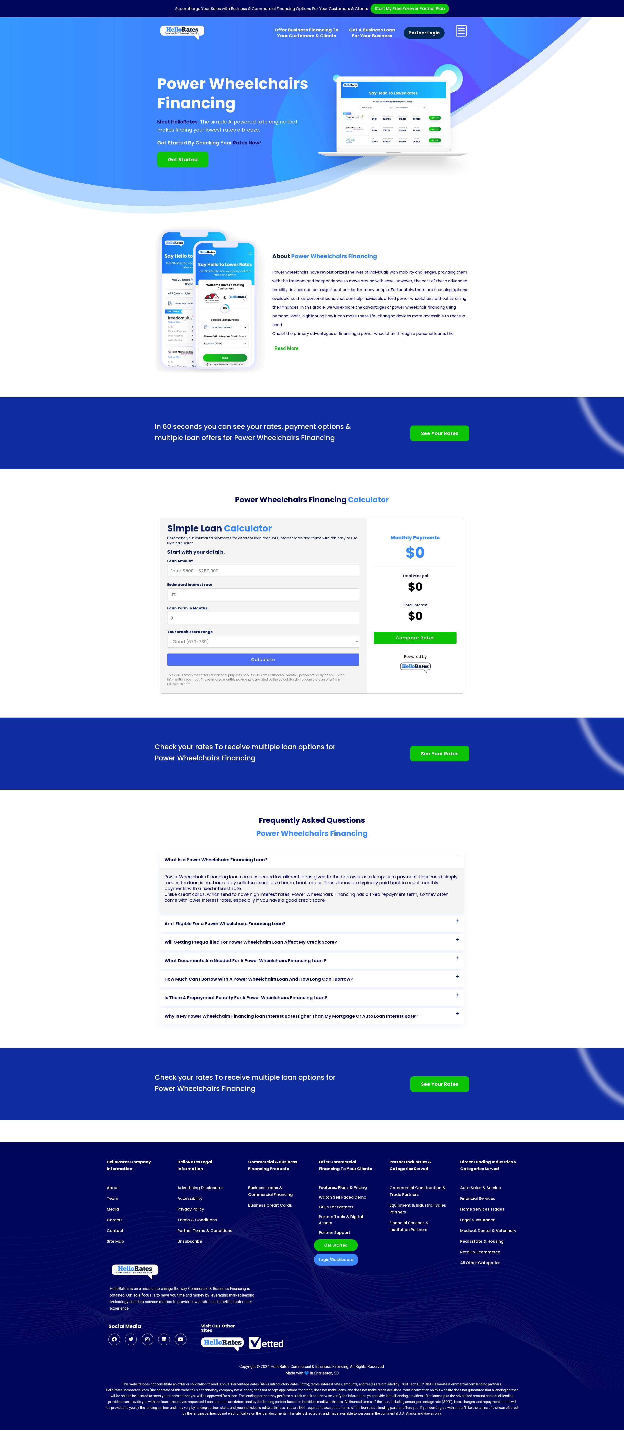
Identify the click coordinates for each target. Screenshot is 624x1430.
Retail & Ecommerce (480, 1252)
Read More (287, 348)
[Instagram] (147, 1339)
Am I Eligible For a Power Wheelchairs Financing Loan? (225, 923)
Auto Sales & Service (480, 1188)
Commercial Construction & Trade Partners (418, 1191)
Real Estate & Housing (482, 1241)
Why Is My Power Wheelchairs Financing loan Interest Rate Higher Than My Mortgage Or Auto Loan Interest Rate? (291, 1016)
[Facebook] (114, 1339)
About (113, 1188)
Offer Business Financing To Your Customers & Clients (306, 33)
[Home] (182, 32)
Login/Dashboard (336, 1259)
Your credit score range (190, 631)
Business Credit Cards (270, 1205)
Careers (115, 1220)
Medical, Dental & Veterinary (488, 1230)
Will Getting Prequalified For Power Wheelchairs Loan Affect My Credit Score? (251, 942)
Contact (115, 1230)
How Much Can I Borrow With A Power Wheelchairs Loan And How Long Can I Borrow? (259, 979)
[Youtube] (180, 1339)
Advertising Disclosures (200, 1188)
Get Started (336, 1245)
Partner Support (334, 1232)
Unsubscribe (189, 1241)
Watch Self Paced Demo (342, 1197)
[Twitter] (131, 1339)
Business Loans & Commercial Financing (270, 1191)
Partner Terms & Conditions (204, 1230)
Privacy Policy (190, 1209)
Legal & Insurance (477, 1220)
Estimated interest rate (189, 584)
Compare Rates (415, 638)
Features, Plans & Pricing (343, 1187)
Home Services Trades (482, 1209)
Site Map (115, 1241)
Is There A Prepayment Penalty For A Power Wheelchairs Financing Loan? (246, 997)
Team (112, 1198)
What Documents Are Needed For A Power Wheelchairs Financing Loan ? (245, 960)
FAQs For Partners (336, 1207)
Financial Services (477, 1198)
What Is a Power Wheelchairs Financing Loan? (216, 860)
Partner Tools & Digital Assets (341, 1220)
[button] (312, 860)
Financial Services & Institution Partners (409, 1226)
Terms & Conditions (197, 1220)
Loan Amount (180, 561)
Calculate (263, 659)
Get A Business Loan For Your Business (372, 33)
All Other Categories (480, 1263)
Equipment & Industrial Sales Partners (418, 1209)
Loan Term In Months (187, 608)
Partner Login (424, 33)
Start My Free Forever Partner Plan (410, 8)
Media (113, 1209)
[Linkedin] (164, 1339)
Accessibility (189, 1198)
